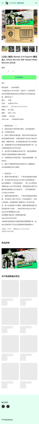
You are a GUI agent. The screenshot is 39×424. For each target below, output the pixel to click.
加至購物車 (19, 77)
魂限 (4, 229)
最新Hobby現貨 (8, 231)
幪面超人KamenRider (21, 229)
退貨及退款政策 (8, 419)
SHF (10, 229)
